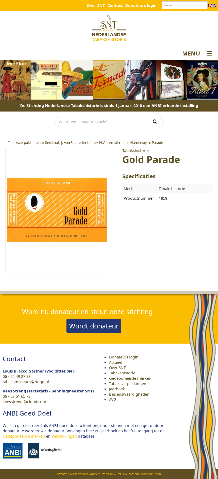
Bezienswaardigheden (129, 394)
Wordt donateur (94, 325)
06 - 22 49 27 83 (17, 376)
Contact (115, 5)
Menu (191, 53)
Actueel (115, 362)
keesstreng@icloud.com (24, 401)
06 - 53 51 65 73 (17, 396)
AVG (112, 399)
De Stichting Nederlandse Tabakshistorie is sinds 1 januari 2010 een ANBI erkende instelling (109, 105)
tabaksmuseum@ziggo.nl (26, 381)
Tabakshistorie (122, 372)
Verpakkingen (64, 436)
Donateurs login (141, 5)
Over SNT (96, 5)
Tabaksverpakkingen (127, 383)
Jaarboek (117, 388)
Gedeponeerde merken (130, 378)
